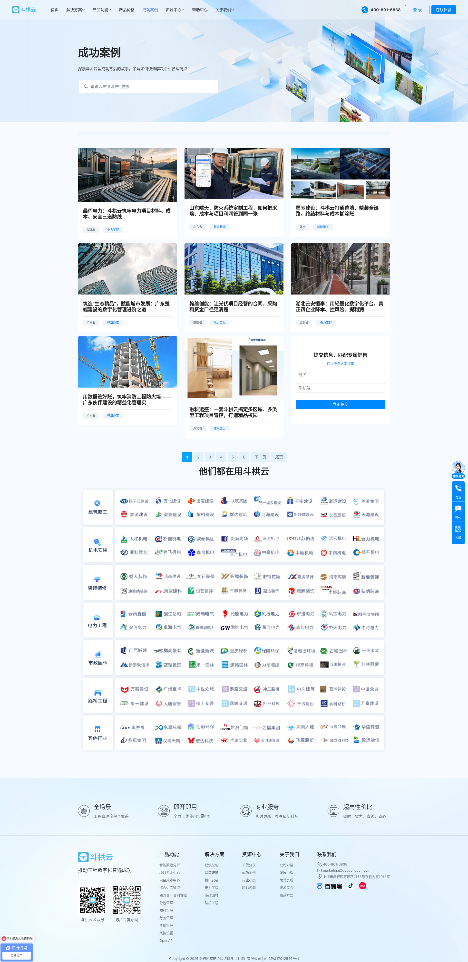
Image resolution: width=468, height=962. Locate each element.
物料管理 (166, 910)
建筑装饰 (211, 872)
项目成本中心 (169, 880)
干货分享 (249, 865)
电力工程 (211, 888)
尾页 (279, 457)
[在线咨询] (458, 467)
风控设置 (166, 933)
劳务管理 (166, 918)
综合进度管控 (169, 888)
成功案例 (249, 872)
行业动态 (249, 880)
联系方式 (286, 895)
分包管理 (166, 903)
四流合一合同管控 (173, 895)
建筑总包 (211, 865)
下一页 (260, 457)
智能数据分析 (169, 865)
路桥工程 (211, 903)
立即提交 (340, 404)
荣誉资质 (286, 880)
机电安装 (211, 880)
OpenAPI (166, 940)
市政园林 (211, 895)
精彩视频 (249, 888)
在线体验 (443, 9)
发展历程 (286, 872)
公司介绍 (286, 865)
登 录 (417, 9)
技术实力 (286, 888)
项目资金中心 (169, 872)
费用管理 (166, 925)
